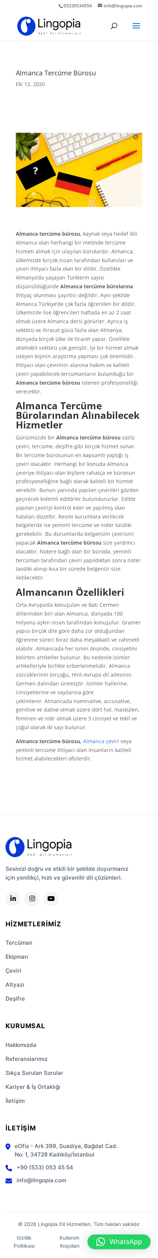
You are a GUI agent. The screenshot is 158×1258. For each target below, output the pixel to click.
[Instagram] (32, 898)
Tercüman (19, 942)
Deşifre (15, 998)
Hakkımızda (21, 1044)
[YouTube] (51, 898)
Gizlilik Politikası (24, 1242)
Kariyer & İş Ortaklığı (33, 1086)
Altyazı (15, 984)
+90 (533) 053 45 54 (45, 1167)
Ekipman (17, 956)
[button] (119, 1241)
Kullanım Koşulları (69, 1242)
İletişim (15, 1100)
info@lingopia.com (41, 1180)
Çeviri (13, 970)
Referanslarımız (26, 1058)
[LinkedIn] (13, 898)
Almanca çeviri (101, 741)
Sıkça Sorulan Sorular (34, 1072)
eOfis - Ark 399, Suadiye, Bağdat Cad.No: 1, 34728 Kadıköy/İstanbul (66, 1150)
